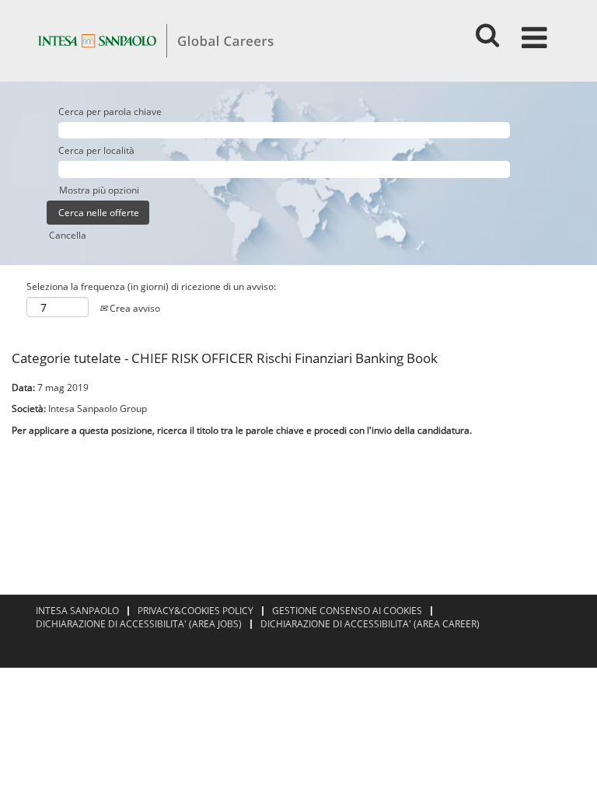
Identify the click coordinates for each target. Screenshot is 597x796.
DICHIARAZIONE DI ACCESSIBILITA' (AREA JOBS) (139, 623)
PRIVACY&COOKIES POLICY (195, 610)
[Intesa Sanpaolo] (155, 40)
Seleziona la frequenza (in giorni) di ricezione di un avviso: (151, 286)
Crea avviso (133, 308)
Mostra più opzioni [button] (99, 190)
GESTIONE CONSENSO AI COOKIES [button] (347, 610)
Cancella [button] (67, 235)
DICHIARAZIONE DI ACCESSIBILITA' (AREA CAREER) (370, 623)
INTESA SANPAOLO (77, 610)
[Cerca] (487, 30)
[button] (537, 31)
